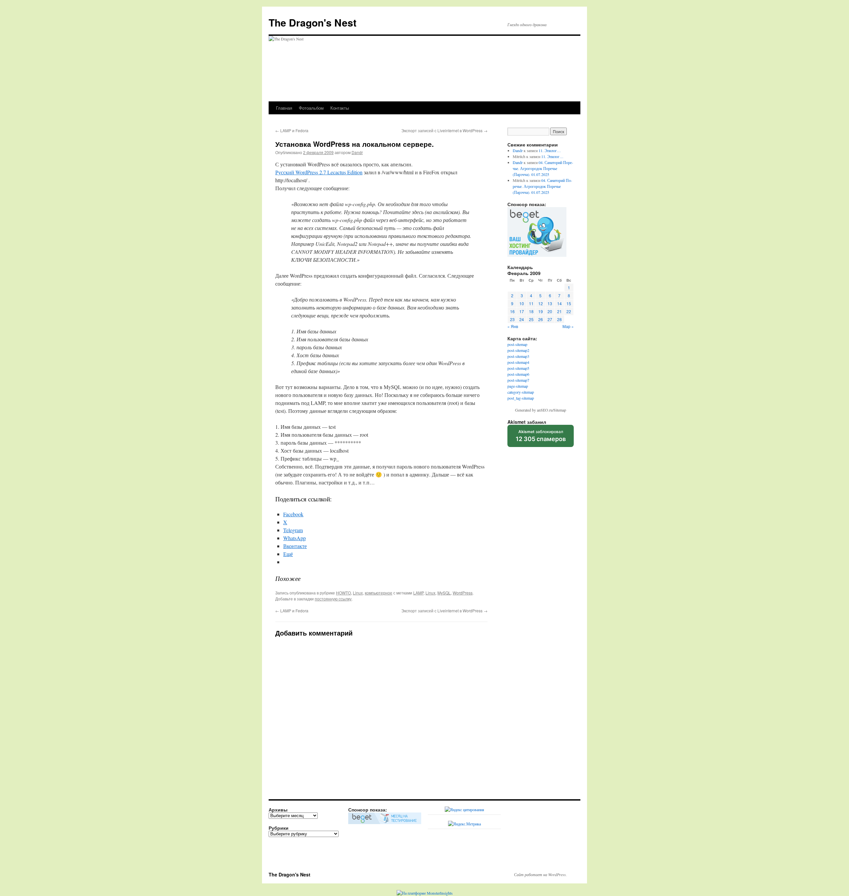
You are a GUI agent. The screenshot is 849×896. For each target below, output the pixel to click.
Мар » (568, 326)
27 (550, 319)
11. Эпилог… (550, 150)
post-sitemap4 (518, 362)
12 (540, 303)
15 (568, 303)
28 (559, 319)
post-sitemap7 (518, 380)
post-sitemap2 (518, 350)
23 (512, 319)
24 (521, 319)
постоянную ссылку (333, 598)
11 (531, 303)
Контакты (339, 108)
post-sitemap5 (518, 368)
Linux (358, 592)
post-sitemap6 (518, 374)
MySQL (444, 592)
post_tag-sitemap (520, 398)
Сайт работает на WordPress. (540, 874)
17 (521, 311)
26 (540, 319)
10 (521, 303)
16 (512, 311)
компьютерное (378, 592)
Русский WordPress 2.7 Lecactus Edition (318, 172)
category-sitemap (520, 392)
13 (550, 303)
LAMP (418, 592)
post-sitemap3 (518, 356)
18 (531, 311)
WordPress (463, 592)
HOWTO (343, 592)
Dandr (357, 152)
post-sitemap (517, 344)
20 (550, 311)
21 (559, 311)
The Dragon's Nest (313, 22)
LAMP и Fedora (291, 130)
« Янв (512, 326)
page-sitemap (517, 386)
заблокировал (541, 438)
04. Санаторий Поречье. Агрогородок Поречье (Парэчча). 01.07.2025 (543, 168)
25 (531, 319)
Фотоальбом (311, 108)
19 (540, 311)
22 (568, 311)
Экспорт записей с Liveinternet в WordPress (444, 130)
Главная (284, 108)
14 (559, 303)
